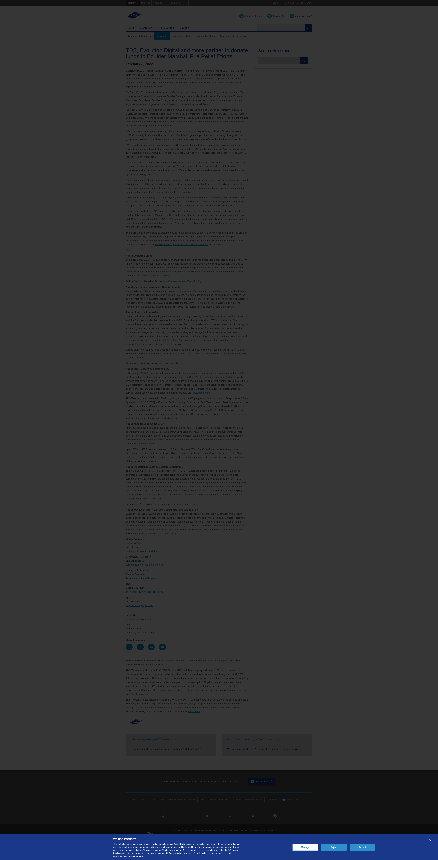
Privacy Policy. (136, 856)
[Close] (430, 840)
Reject (334, 847)
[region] (219, 847)
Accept (362, 847)
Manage (305, 847)
